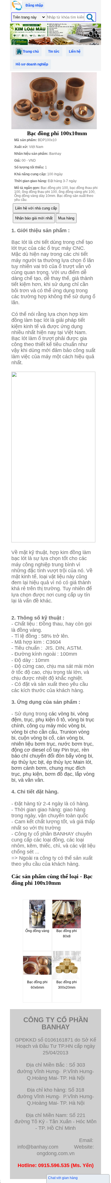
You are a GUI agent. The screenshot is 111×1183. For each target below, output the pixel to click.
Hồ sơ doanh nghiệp (32, 64)
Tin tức (53, 52)
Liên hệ (75, 52)
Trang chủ (31, 52)
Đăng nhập (34, 5)
